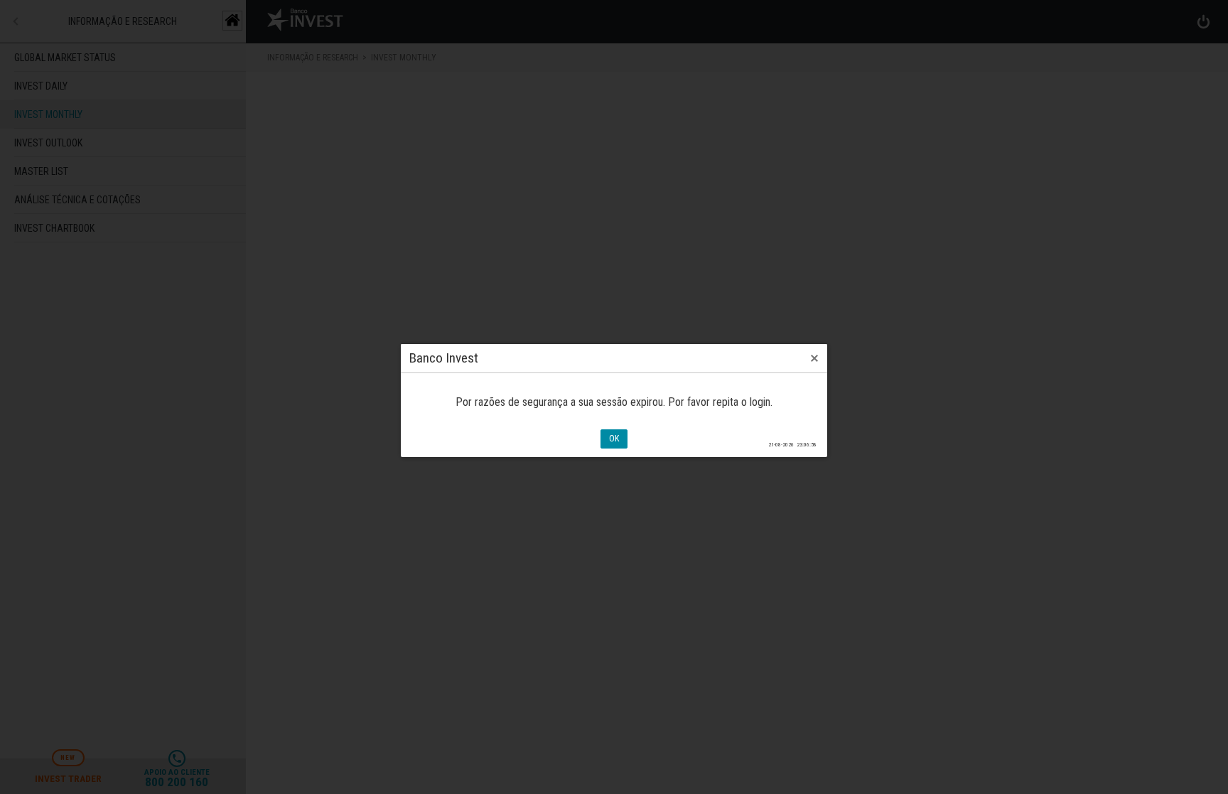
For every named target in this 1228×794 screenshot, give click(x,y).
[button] (814, 358)
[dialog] (614, 400)
